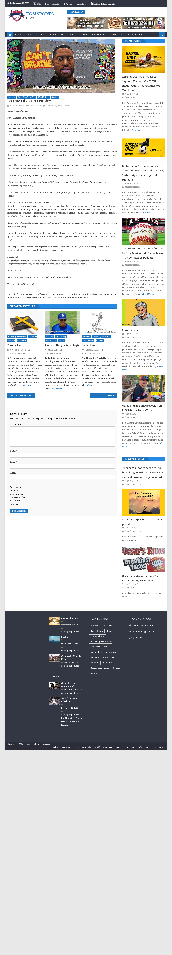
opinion (55, 97)
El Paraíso (68, 4)
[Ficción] (54, 639)
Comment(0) (51, 106)
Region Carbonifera (99, 668)
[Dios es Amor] (25, 322)
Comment (15, 424)
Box (52, 34)
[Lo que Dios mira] (54, 621)
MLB (71, 34)
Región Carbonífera (91, 34)
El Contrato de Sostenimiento (103, 4)
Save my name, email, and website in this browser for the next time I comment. (17, 495)
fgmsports (40, 14)
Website (13, 473)
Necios (111, 395)
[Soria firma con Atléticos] (54, 701)
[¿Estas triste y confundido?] (54, 685)
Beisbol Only (22, 34)
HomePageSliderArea (27, 97)
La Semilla (114, 34)
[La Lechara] (99, 322)
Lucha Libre (81, 4)
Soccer (40, 34)
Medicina (94, 657)
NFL (62, 34)
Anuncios (94, 625)
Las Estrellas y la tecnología (62, 345)
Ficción (65, 637)
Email (13, 462)
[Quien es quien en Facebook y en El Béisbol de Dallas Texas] (143, 388)
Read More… (28, 385)
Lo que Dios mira (69, 618)
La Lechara (89, 345)
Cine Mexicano (97, 636)
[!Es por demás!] (143, 312)
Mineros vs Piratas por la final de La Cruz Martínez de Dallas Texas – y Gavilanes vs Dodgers (142, 253)
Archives (11, 97)
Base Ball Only (122, 747)
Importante (133, 34)
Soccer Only (137, 747)
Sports (61, 340)
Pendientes (22, 340)
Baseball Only (60, 337)
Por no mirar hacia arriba (23, 395)
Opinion (36, 2)
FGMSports (133, 40)
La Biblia (37, 4)
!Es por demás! (131, 330)
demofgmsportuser (34, 106)
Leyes (92, 2)
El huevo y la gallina (52, 4)
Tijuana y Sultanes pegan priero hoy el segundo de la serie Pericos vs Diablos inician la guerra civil (142, 472)
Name (13, 451)
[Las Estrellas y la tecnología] (62, 322)
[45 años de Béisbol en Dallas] (54, 658)
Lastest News (135, 458)
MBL (161, 747)
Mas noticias (43, 97)
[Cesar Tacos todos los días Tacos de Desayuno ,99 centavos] (143, 558)
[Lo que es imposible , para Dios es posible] (143, 502)
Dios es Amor (15, 345)
